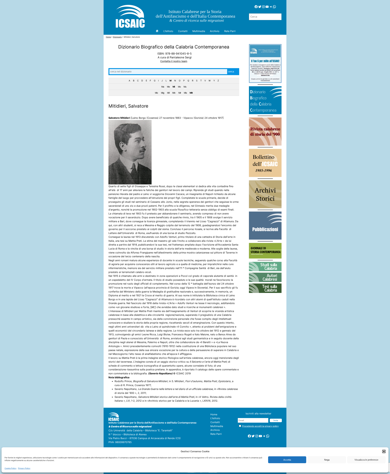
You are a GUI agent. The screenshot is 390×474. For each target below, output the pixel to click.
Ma (162, 86)
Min (173, 92)
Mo (179, 86)
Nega (327, 459)
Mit (191, 92)
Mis (185, 92)
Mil (168, 92)
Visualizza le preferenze (366, 459)
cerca (231, 71)
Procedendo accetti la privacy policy (260, 426)
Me (168, 86)
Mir (179, 92)
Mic (156, 92)
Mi (174, 86)
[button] (383, 451)
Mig (162, 92)
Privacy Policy (24, 468)
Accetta (287, 459)
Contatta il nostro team (173, 61)
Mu (185, 86)
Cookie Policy (10, 468)
